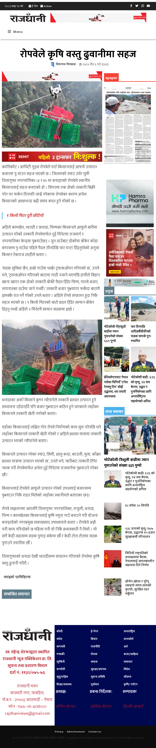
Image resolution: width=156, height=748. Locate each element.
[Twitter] (137, 6)
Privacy (59, 732)
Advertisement (76, 732)
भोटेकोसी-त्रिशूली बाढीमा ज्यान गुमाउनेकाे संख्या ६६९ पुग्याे (126, 463)
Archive (48, 6)
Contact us (94, 732)
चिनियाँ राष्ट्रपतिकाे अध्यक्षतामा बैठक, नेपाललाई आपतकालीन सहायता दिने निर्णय (139, 559)
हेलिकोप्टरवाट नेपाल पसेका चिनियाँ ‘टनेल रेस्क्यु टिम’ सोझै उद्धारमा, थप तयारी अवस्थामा (116, 386)
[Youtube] (148, 6)
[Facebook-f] (131, 6)
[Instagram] (143, 6)
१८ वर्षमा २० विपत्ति (137, 505)
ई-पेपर (35, 6)
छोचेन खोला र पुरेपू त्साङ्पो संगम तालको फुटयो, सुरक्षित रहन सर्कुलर (138, 587)
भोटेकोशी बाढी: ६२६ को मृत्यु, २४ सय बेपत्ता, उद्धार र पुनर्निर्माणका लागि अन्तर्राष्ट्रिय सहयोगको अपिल (140, 481)
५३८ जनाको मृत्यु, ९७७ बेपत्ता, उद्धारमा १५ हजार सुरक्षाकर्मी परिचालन (140, 532)
